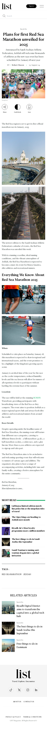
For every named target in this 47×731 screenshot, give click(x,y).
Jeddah (27, 574)
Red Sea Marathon (11, 574)
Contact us (28, 702)
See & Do (23, 29)
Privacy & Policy (13, 717)
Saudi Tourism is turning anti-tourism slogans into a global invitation (25, 553)
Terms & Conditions (32, 717)
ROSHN (37, 398)
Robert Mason (18, 65)
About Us (17, 702)
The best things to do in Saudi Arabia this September (29, 630)
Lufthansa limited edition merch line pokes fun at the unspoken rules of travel (28, 509)
